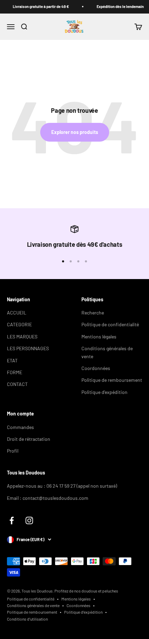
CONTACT (17, 384)
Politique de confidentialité (110, 324)
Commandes (20, 427)
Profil (12, 451)
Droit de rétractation (28, 439)
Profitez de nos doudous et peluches (86, 590)
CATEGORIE (19, 324)
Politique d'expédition (104, 392)
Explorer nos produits (74, 132)
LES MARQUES (22, 336)
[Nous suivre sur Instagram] (29, 520)
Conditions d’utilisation (27, 618)
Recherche (92, 313)
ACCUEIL (16, 313)
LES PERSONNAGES (28, 348)
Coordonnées (95, 368)
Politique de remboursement (111, 380)
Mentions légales (98, 336)
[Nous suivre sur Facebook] (11, 520)
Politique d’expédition (83, 611)
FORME (14, 372)
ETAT (12, 360)
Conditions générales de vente (107, 352)
